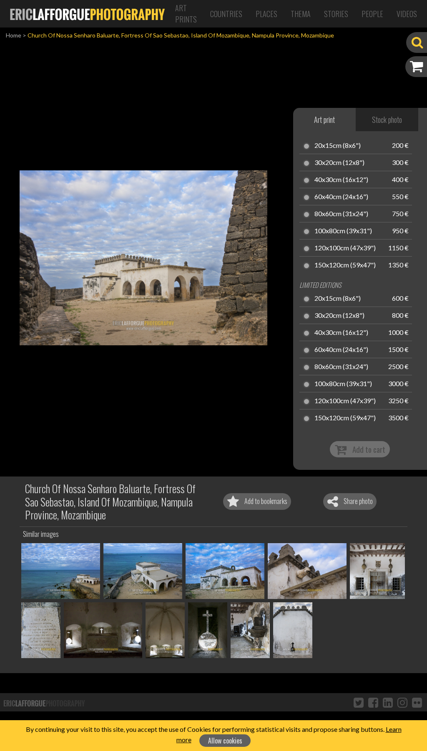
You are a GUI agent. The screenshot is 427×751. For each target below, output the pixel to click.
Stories (336, 13)
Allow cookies (225, 741)
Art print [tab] (324, 119)
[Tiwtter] (359, 702)
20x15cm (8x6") (337, 145)
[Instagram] (402, 702)
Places (266, 13)
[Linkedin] (388, 702)
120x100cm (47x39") (345, 248)
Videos (407, 13)
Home (13, 35)
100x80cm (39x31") (343, 231)
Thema (301, 13)
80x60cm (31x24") (341, 214)
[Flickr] (417, 702)
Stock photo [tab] (387, 119)
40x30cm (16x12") (341, 180)
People (372, 13)
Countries (226, 13)
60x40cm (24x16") (341, 197)
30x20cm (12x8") (339, 163)
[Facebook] (373, 702)
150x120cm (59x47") (345, 265)
